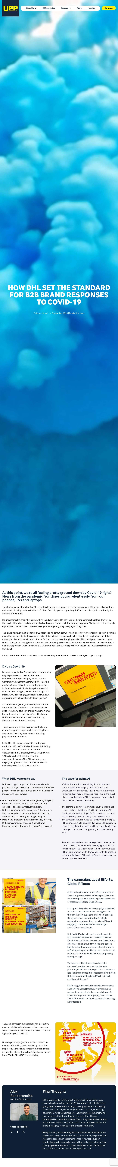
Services (64, 8)
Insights (91, 8)
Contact (109, 8)
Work (79, 8)
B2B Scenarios (49, 8)
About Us (30, 8)
